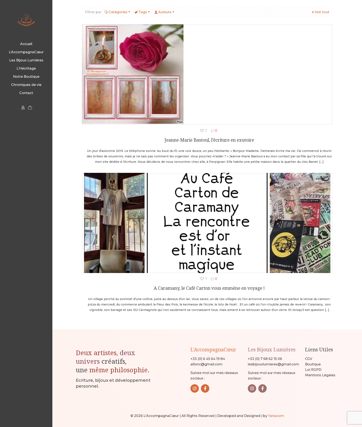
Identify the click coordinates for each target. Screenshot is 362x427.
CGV (308, 359)
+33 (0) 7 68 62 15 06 (265, 359)
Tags (142, 12)
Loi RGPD (313, 370)
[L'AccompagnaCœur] (26, 20)
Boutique (313, 364)
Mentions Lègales (320, 375)
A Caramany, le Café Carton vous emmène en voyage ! (209, 288)
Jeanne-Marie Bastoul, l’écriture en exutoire (209, 140)
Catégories (118, 12)
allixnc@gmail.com (206, 364)
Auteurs (165, 12)
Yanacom (276, 416)
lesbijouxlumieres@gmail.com (273, 364)
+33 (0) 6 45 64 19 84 (207, 359)
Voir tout (322, 12)
